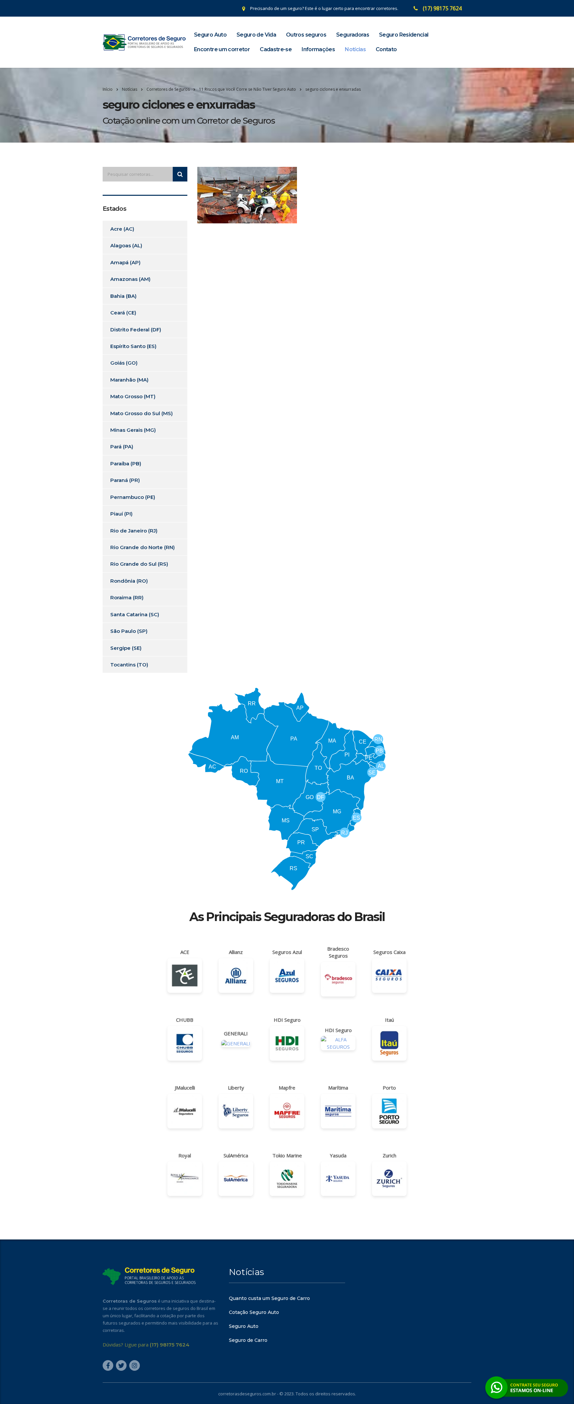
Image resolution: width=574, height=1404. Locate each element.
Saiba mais (287, 740)
